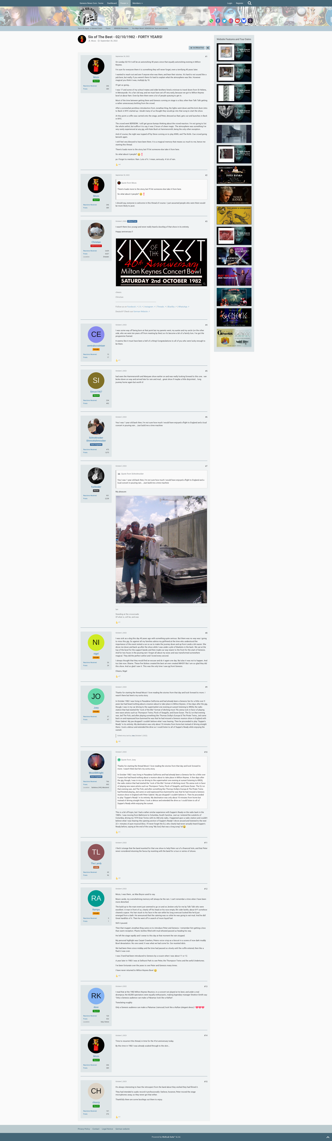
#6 (206, 417)
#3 (206, 221)
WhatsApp (182, 307)
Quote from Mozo (129, 183)
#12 (205, 889)
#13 (205, 986)
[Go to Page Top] (328, 1137)
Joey (133, 736)
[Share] (207, 48)
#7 (206, 466)
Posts (85, 89)
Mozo (93, 41)
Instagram (148, 307)
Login (229, 3)
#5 (206, 371)
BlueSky (171, 307)
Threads (160, 307)
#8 (206, 633)
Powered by (166, 1137)
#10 (205, 752)
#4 (206, 325)
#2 (206, 175)
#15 (205, 1081)
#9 (206, 687)
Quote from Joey (128, 760)
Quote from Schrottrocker (132, 474)
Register (239, 3)
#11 (205, 843)
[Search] (249, 3)
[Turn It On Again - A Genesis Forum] (166, 16)
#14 (205, 1035)
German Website (140, 311)
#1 (206, 56)
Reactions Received (90, 86)
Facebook (131, 307)
